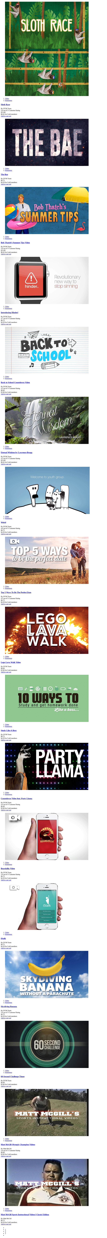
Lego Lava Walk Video (11, 662)
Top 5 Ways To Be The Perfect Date (16, 592)
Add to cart (6, 116)
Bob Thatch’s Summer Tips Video (15, 243)
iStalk (3, 938)
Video (7, 98)
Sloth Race (5, 104)
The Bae (4, 174)
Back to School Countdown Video (15, 382)
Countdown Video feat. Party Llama (16, 798)
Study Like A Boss (9, 730)
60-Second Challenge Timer (13, 1076)
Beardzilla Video (8, 868)
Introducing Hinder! (9, 312)
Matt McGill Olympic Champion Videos (18, 1144)
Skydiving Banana (9, 1006)
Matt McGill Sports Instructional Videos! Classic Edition (25, 1214)
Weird (3, 522)
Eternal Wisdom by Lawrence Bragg (16, 452)
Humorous (8, 100)
